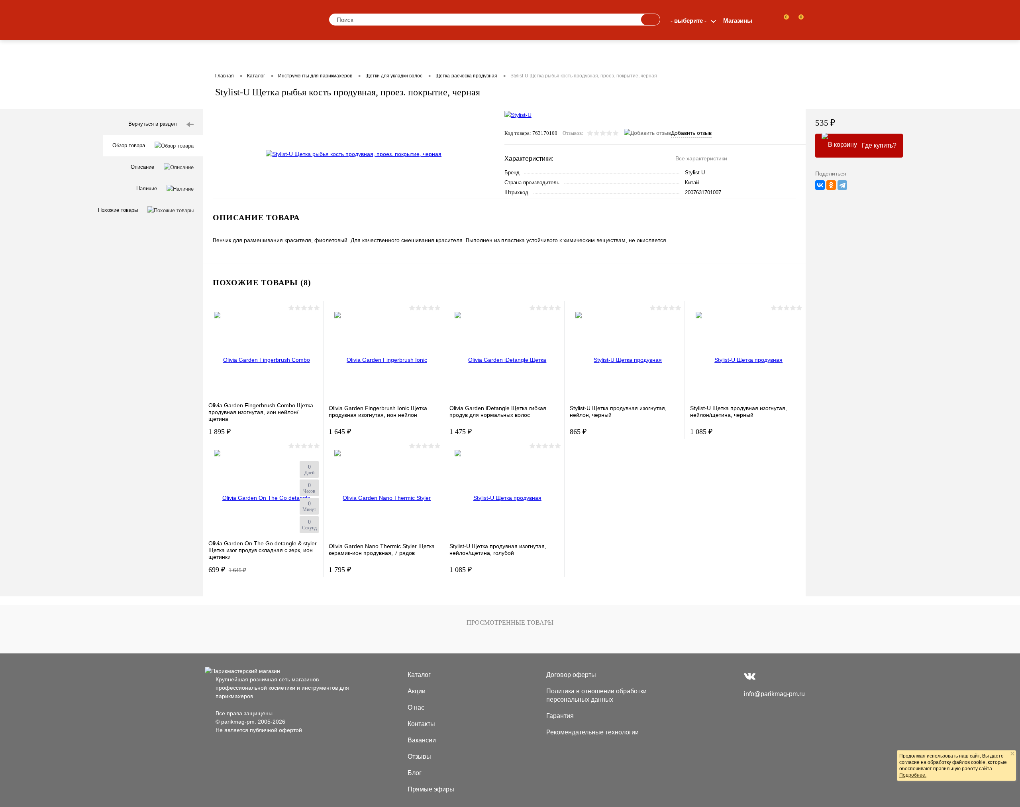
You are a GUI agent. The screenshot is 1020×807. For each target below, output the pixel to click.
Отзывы (419, 756)
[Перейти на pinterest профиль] (765, 676)
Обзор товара (128, 145)
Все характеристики (701, 158)
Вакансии (422, 740)
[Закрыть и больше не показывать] (1012, 754)
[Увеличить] (354, 154)
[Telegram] (842, 185)
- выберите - (688, 20)
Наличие (146, 188)
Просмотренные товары (510, 622)
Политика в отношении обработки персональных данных (596, 695)
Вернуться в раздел (152, 124)
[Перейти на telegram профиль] (781, 676)
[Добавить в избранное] (485, 125)
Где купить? (879, 145)
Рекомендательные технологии (592, 732)
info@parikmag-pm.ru (774, 694)
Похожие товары (118, 210)
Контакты (421, 723)
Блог (415, 773)
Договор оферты (571, 674)
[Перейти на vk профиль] (749, 676)
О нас (416, 707)
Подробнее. (912, 775)
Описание (142, 167)
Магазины (737, 20)
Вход (767, 20)
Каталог (419, 674)
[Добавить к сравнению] (485, 142)
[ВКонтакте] (820, 185)
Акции (417, 691)
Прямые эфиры (431, 789)
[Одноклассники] (831, 185)
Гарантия (560, 715)
